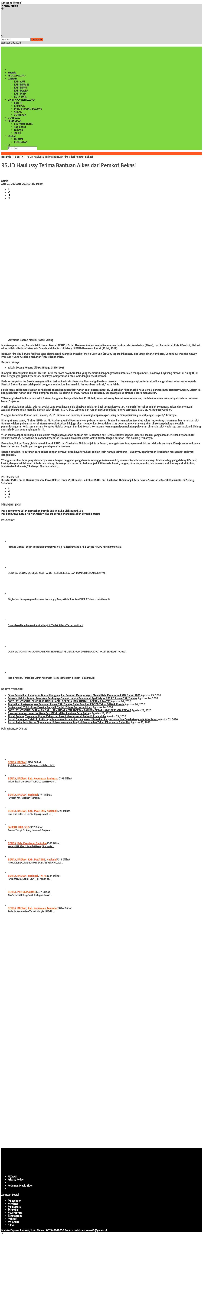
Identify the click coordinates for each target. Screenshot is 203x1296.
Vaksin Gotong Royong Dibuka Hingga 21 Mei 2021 (36, 367)
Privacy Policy (15, 1179)
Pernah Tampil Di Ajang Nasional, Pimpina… (30, 830)
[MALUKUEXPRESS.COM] (25, 33)
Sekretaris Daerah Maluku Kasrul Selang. (171, 480)
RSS (12, 1224)
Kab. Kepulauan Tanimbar (43, 778)
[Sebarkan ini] (9, 189)
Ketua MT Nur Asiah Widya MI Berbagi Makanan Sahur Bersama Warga (50, 513)
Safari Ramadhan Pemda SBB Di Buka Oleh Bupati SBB (42, 510)
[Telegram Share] (9, 195)
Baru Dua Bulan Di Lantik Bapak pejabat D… (30, 814)
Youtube (15, 1221)
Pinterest (15, 1206)
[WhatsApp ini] (9, 198)
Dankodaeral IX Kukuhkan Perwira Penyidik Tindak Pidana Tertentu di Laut (45, 625)
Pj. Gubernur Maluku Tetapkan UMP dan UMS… (31, 765)
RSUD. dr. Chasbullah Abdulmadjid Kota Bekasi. (121, 480)
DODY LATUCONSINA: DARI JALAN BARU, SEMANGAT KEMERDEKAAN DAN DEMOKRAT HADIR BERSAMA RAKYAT (67, 651)
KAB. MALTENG (36, 810)
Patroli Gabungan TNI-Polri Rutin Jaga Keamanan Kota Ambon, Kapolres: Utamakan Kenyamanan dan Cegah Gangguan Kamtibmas (83, 719)
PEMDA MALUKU (26, 892)
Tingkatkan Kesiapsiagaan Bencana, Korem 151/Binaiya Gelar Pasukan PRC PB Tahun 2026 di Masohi (59, 599)
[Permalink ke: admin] (4, 177)
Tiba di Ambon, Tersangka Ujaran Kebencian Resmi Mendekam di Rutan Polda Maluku (51, 677)
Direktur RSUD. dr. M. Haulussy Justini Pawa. (26, 480)
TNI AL (42, 875)
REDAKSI (12, 1176)
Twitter (14, 1203)
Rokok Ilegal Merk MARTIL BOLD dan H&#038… (32, 781)
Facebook (15, 1200)
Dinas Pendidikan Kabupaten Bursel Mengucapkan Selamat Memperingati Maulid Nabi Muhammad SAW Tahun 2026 (74, 695)
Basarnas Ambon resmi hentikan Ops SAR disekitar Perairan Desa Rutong (49, 713)
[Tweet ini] (9, 192)
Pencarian (37, 39)
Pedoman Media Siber (20, 1185)
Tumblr (14, 1209)
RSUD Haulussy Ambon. (81, 480)
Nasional (33, 794)
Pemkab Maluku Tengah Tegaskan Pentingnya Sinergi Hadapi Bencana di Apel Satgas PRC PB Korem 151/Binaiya (64, 546)
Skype (13, 1218)
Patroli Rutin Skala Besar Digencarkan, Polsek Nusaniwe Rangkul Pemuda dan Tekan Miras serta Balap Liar (69, 722)
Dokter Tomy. (60, 480)
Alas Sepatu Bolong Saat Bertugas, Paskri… (30, 895)
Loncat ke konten (11, 2)
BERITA (12, 762)
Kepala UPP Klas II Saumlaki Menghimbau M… (31, 846)
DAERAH (21, 762)
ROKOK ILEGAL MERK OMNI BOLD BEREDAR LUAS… (35, 862)
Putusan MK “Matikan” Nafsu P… (24, 797)
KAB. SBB (23, 827)
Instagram (16, 1215)
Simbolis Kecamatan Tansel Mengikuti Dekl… (31, 911)
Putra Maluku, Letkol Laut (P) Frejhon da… (29, 878)
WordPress (16, 1212)
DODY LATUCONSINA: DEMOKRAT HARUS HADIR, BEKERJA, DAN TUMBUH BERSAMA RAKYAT (56, 573)
